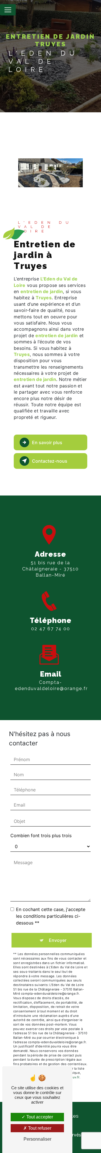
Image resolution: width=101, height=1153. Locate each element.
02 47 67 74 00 (50, 628)
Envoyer (57, 940)
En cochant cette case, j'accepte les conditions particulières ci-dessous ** (50, 916)
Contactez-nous (49, 461)
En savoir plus (47, 442)
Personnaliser (37, 1139)
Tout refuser (39, 1128)
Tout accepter (39, 1117)
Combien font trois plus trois (41, 835)
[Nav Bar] (8, 9)
